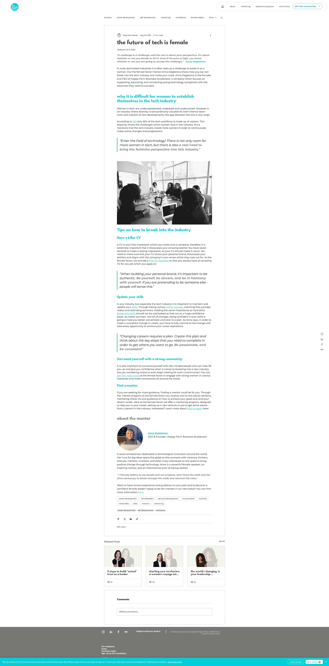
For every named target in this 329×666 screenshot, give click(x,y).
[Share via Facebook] (118, 519)
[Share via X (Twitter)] (124, 519)
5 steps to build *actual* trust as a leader (122, 573)
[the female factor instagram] (322, 334)
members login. (109, 651)
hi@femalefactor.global (148, 631)
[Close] (325, 662)
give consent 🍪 (314, 662)
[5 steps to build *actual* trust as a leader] (122, 556)
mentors (146, 503)
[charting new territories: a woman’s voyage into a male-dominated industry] (164, 556)
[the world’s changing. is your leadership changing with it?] (206, 556)
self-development (148, 17)
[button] (232, 6)
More (211, 17)
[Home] (222, 6)
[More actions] (210, 35)
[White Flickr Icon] (126, 632)
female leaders (197, 17)
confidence (181, 17)
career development (126, 17)
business (203, 498)
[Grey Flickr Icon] (322, 349)
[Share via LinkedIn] (131, 519)
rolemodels (124, 503)
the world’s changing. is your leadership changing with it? (205, 573)
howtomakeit (189, 498)
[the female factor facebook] (322, 344)
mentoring (166, 17)
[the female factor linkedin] (322, 339)
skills (135, 503)
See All (222, 541)
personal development (168, 498)
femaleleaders (147, 498)
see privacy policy (175, 662)
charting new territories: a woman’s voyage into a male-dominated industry (164, 573)
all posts (108, 17)
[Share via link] (137, 519)
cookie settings (296, 662)
